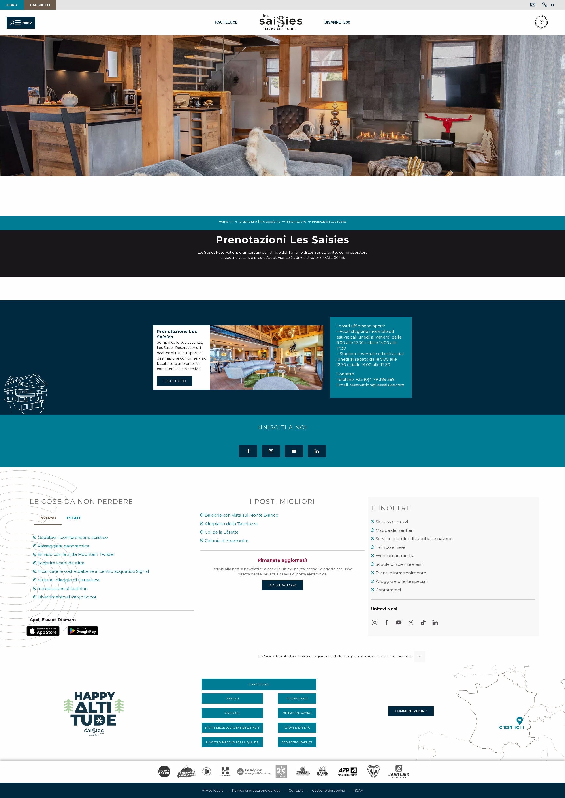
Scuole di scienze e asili (400, 564)
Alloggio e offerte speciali (402, 581)
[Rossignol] (373, 771)
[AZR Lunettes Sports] (347, 771)
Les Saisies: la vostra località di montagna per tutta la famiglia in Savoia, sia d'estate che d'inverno (335, 656)
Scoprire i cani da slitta (61, 563)
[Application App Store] (43, 631)
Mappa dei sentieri (395, 530)
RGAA (358, 790)
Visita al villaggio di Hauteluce (69, 580)
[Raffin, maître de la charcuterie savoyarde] (323, 771)
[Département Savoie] (225, 771)
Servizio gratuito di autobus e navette (414, 538)
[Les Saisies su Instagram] (374, 624)
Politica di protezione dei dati (256, 790)
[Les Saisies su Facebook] (386, 624)
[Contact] (529, 5)
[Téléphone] (541, 5)
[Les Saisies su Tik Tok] (423, 624)
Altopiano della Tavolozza (231, 523)
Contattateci (388, 589)
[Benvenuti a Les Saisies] (94, 713)
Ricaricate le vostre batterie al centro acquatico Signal (93, 571)
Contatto (296, 790)
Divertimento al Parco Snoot (67, 596)
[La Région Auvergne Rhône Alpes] (254, 771)
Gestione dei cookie (328, 790)
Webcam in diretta (395, 555)
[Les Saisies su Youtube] (399, 624)
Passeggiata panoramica (63, 546)
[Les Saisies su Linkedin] (435, 624)
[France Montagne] (186, 771)
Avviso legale (213, 790)
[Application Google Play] (82, 630)
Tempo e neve (390, 547)
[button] (553, 5)
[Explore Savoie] (164, 771)
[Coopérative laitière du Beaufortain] (303, 771)
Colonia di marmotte (226, 540)
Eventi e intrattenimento (401, 572)
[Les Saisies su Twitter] (411, 624)
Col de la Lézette (222, 532)
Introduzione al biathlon (63, 588)
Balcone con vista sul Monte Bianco (241, 515)
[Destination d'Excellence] (206, 771)
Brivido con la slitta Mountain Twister (76, 554)
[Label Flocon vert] (281, 771)
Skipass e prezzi (392, 521)
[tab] (48, 517)
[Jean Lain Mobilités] (398, 771)
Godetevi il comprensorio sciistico (73, 537)
